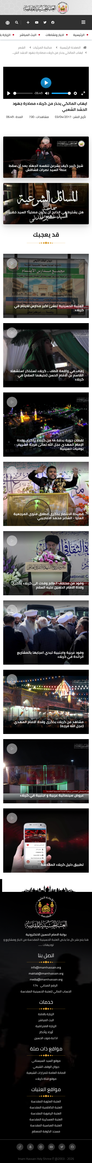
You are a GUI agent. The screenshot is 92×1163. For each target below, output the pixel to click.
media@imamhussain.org (46, 979)
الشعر (21, 47)
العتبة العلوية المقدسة (46, 1101)
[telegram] (40, 1147)
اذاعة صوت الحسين (46, 1038)
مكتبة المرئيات (42, 47)
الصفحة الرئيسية (70, 47)
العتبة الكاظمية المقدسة (46, 1107)
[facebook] (52, 22)
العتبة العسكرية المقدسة (46, 1119)
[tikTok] (19, 1147)
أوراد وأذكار (46, 1032)
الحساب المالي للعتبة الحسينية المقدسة (46, 991)
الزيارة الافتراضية (46, 1026)
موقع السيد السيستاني (46, 1060)
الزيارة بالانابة (46, 1014)
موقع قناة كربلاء (46, 1078)
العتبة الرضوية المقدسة (46, 1113)
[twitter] (45, 22)
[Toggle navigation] (83, 22)
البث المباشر (46, 1020)
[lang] (7, 22)
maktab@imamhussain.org (46, 973)
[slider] (23, 93)
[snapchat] (30, 1147)
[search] (16, 22)
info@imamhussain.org (46, 967)
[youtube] (37, 22)
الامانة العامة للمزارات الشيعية (46, 1072)
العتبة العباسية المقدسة (46, 1125)
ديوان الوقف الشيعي (46, 1066)
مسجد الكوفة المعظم (46, 1131)
